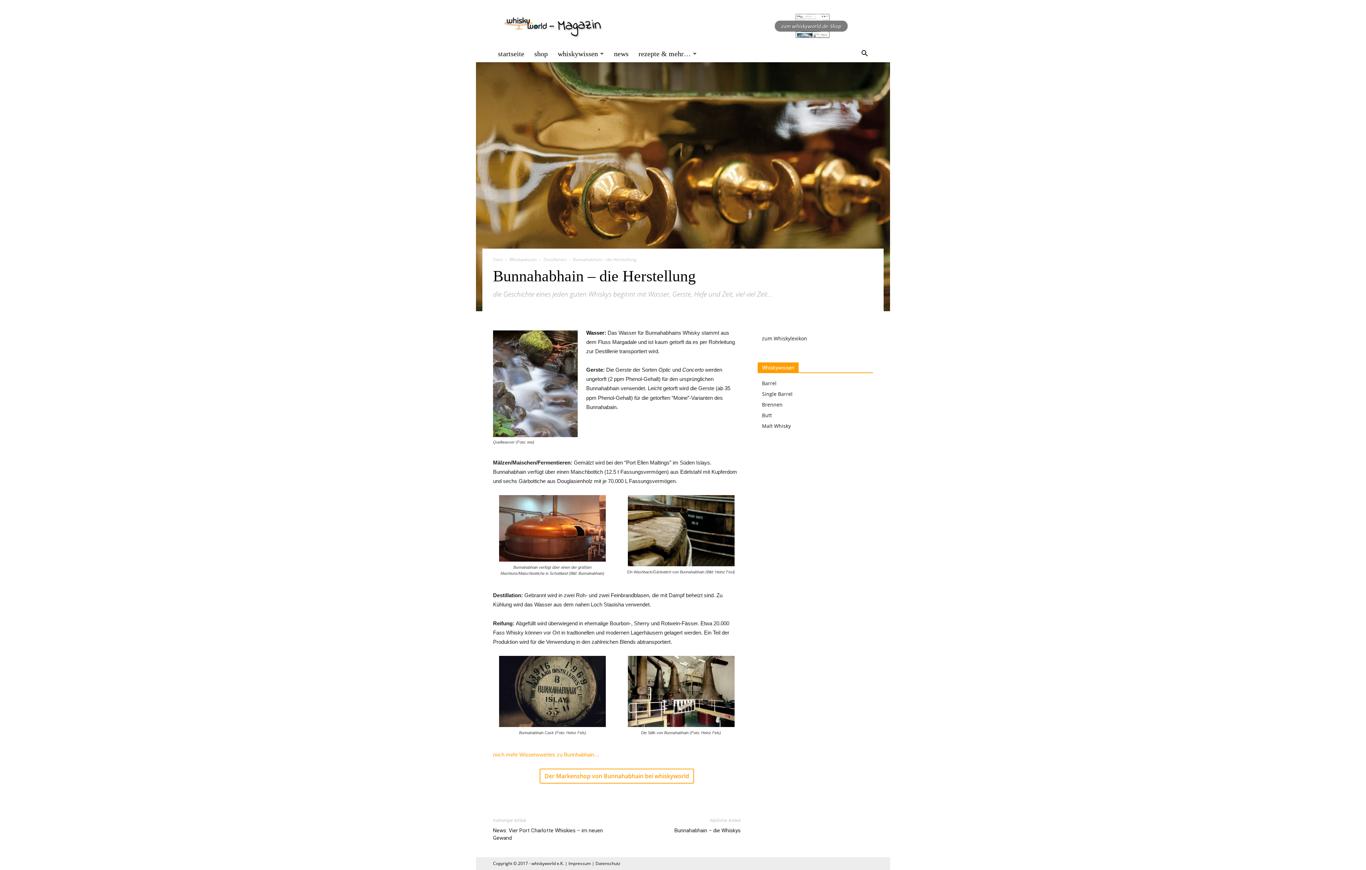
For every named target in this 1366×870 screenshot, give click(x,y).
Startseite (511, 54)
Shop (541, 54)
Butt (767, 415)
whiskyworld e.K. (547, 863)
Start (498, 259)
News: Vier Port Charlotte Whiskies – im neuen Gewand (548, 834)
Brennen (772, 404)
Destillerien (555, 259)
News (621, 54)
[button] (864, 54)
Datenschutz (607, 863)
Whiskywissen (578, 54)
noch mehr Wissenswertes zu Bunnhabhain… (546, 755)
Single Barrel (777, 394)
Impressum (579, 863)
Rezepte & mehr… (665, 54)
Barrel (769, 383)
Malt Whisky (776, 426)
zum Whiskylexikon (784, 338)
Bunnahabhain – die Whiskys (707, 830)
